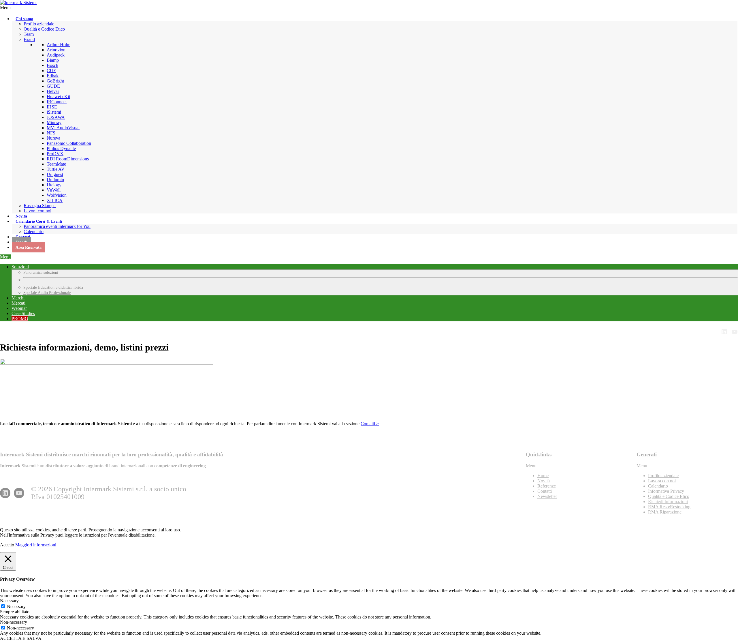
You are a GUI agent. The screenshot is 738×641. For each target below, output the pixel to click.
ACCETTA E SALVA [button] (21, 638)
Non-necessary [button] (13, 622)
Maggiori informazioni (35, 544)
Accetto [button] (7, 544)
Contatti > (370, 423)
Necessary (16, 606)
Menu (5, 7)
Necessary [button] (9, 600)
